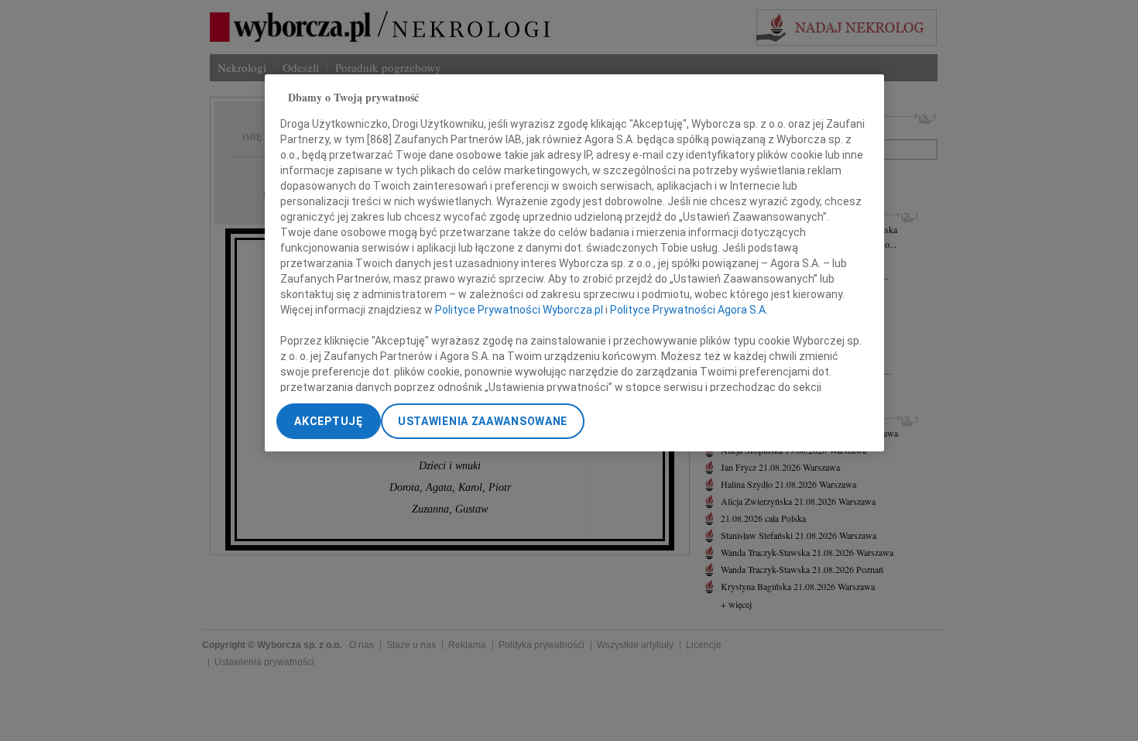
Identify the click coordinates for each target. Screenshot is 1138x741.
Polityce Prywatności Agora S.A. (689, 310)
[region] (574, 262)
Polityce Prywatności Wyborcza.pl (519, 310)
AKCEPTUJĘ (328, 421)
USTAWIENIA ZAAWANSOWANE (482, 421)
